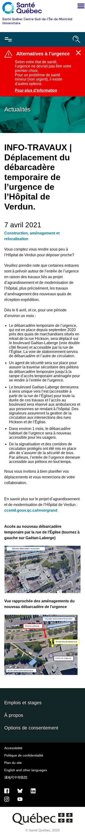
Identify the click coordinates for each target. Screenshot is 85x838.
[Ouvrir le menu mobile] (8, 39)
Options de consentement (31, 727)
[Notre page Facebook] (6, 790)
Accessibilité (13, 748)
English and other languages (25, 770)
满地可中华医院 (15, 777)
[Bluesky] (19, 790)
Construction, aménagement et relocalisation (32, 236)
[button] (80, 6)
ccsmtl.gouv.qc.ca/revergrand (30, 510)
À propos (13, 715)
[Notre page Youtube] (19, 799)
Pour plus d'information (36, 90)
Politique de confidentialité (23, 755)
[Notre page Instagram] (6, 799)
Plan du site (13, 763)
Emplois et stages (23, 702)
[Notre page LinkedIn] (33, 790)
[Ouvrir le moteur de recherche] (76, 39)
